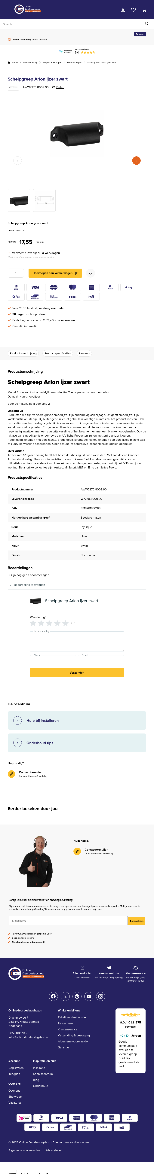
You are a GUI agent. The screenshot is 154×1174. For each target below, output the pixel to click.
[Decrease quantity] (10, 273)
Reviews (84, 353)
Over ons (14, 1090)
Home (15, 62)
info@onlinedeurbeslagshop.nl (28, 1037)
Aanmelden (136, 921)
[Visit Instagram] (100, 996)
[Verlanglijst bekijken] (133, 10)
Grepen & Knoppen (52, 62)
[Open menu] (9, 9)
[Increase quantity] (21, 273)
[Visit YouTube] (88, 996)
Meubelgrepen (74, 62)
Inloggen (14, 1074)
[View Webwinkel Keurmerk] (24, 1118)
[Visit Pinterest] (77, 996)
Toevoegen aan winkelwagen (52, 273)
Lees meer (14, 230)
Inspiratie (39, 1068)
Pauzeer (140, 34)
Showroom (15, 1096)
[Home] (9, 62)
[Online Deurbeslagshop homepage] (27, 13)
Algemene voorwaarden (73, 1041)
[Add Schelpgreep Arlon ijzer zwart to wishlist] (90, 273)
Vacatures (14, 1102)
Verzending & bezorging (74, 1035)
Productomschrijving (23, 353)
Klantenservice (67, 1029)
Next (136, 160)
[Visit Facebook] (53, 996)
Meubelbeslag (30, 62)
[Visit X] (65, 996)
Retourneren (66, 1023)
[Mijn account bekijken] (123, 10)
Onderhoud (40, 1086)
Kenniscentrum (43, 1074)
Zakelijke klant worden (73, 1017)
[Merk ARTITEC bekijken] (13, 87)
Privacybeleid (54, 1150)
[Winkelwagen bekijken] (144, 10)
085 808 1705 (17, 1033)
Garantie (63, 1047)
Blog (36, 1080)
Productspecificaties (58, 353)
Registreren (16, 1068)
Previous (17, 160)
